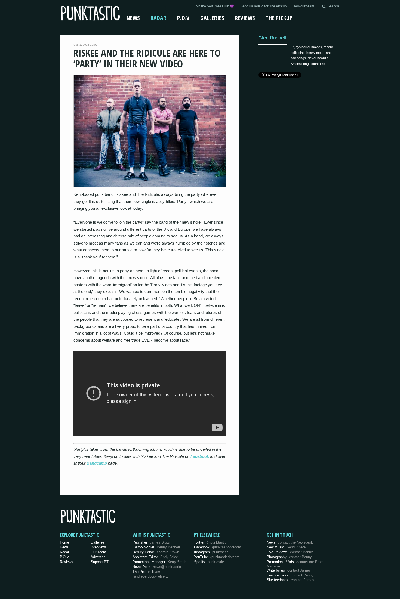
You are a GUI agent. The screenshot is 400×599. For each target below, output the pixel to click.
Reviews (245, 18)
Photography (289, 557)
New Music (286, 547)
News (133, 18)
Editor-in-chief (156, 547)
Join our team (303, 6)
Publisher (152, 542)
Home (64, 542)
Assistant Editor (155, 557)
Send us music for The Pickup (264, 6)
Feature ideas (290, 575)
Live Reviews (290, 552)
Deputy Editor (156, 552)
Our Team (98, 552)
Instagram (211, 552)
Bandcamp (97, 463)
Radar (158, 18)
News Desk (157, 567)
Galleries (212, 18)
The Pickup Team (146, 572)
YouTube (216, 557)
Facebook (199, 456)
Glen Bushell (272, 38)
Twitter (210, 542)
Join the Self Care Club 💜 (214, 6)
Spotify (209, 562)
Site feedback (290, 580)
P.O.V (183, 18)
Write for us (289, 570)
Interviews (99, 547)
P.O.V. (65, 557)
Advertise (98, 557)
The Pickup (279, 18)
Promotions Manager (159, 562)
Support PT (100, 562)
